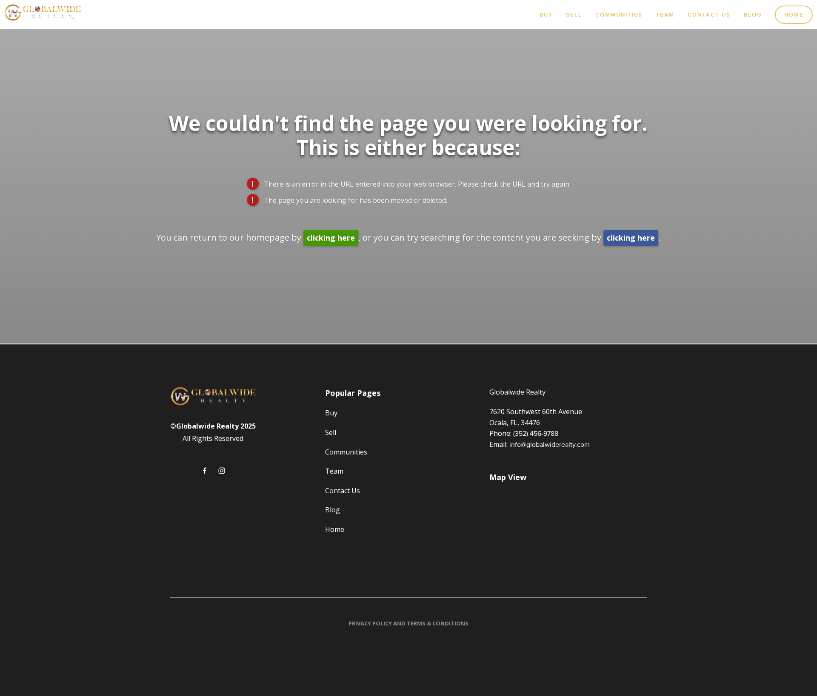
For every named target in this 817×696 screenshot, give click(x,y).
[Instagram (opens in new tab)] (222, 470)
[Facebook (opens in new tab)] (204, 470)
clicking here (331, 238)
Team (665, 15)
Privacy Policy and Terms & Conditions (408, 623)
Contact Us (709, 15)
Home (794, 15)
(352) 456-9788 (535, 433)
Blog (753, 15)
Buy (546, 15)
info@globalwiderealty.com (549, 444)
